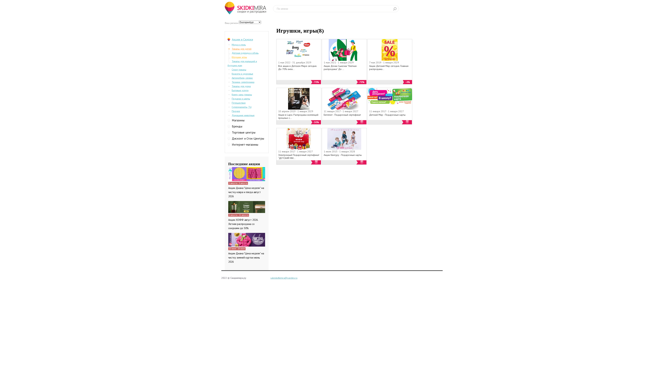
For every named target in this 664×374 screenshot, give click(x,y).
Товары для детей (241, 48)
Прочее (236, 111)
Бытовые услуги (240, 90)
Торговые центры (243, 132)
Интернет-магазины (245, 144)
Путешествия (239, 102)
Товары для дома (241, 86)
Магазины (238, 120)
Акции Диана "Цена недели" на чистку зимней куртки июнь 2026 (246, 257)
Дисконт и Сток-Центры (248, 138)
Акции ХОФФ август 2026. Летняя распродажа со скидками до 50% (243, 224)
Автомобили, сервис (242, 77)
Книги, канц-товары (242, 94)
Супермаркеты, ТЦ (241, 107)
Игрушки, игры (239, 57)
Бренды (237, 126)
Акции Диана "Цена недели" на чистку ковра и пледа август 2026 (246, 192)
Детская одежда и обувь (245, 53)
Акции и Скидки (242, 39)
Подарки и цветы (241, 98)
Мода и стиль (239, 44)
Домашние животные (243, 115)
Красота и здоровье (242, 73)
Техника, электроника (243, 82)
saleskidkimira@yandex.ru (283, 277)
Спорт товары (239, 69)
